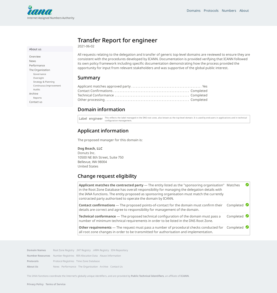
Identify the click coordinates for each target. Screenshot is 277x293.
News (32, 61)
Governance (39, 74)
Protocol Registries (63, 261)
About (244, 10)
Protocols (211, 10)
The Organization (39, 70)
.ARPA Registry (101, 250)
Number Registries (63, 255)
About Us (32, 266)
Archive (33, 93)
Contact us (35, 102)
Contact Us (116, 266)
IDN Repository (119, 250)
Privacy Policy (35, 284)
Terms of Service (55, 284)
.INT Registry (83, 250)
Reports (37, 97)
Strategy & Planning (44, 81)
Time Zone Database (88, 261)
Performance (37, 65)
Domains (194, 10)
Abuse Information (110, 255)
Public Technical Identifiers (147, 276)
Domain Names (36, 250)
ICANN (184, 276)
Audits (36, 89)
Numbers (229, 10)
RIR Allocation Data (87, 255)
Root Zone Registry (63, 250)
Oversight (38, 77)
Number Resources (38, 255)
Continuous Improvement (47, 85)
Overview (35, 56)
